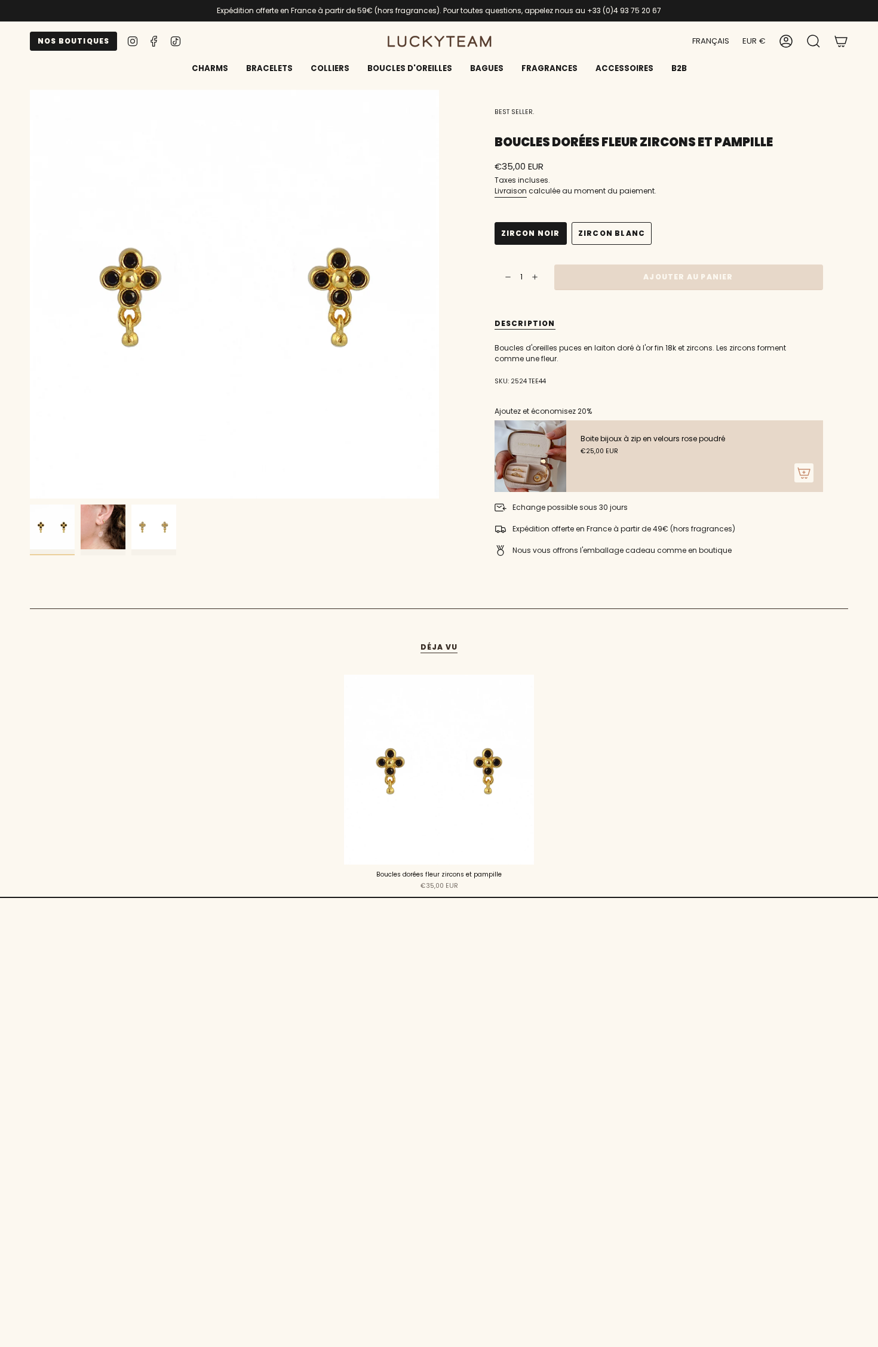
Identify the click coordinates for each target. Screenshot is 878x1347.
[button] (269, 69)
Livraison (511, 191)
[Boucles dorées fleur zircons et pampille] (439, 770)
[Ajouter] (803, 472)
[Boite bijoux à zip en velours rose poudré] (530, 456)
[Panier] (841, 41)
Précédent (30, 294)
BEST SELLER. (514, 111)
